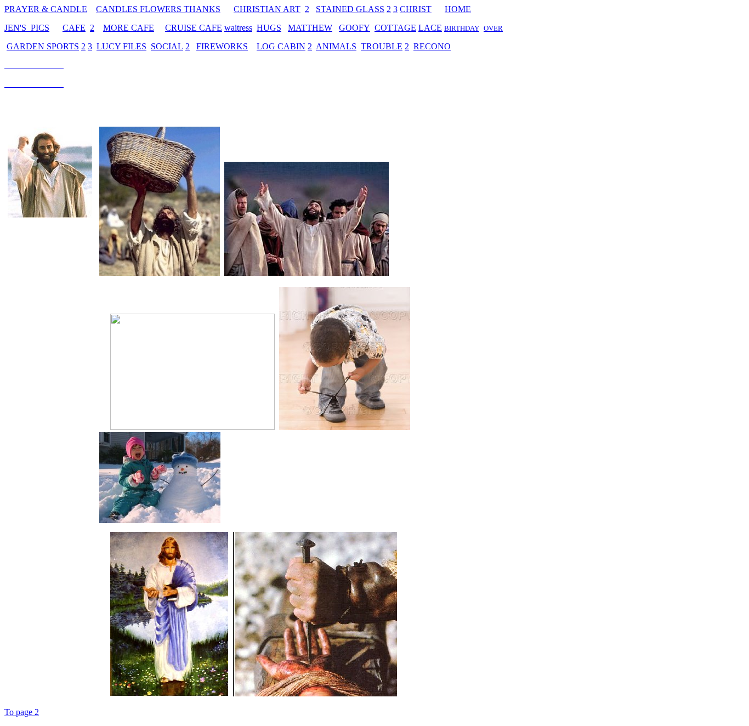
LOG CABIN (281, 46)
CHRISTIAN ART (267, 9)
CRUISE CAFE (193, 27)
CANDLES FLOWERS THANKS (158, 9)
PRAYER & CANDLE (45, 9)
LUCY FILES (121, 46)
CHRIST (416, 9)
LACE (430, 27)
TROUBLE (381, 46)
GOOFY (354, 27)
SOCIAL (167, 46)
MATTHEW (310, 27)
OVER (493, 28)
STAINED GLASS (350, 9)
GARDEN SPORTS (43, 46)
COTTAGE (395, 27)
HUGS (269, 27)
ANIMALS (336, 46)
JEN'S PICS (26, 27)
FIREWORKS (222, 46)
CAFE (74, 27)
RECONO (432, 46)
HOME (458, 9)
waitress (238, 27)
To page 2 (21, 712)
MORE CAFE (128, 27)
